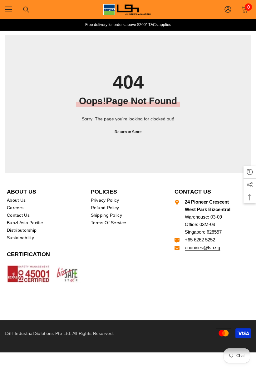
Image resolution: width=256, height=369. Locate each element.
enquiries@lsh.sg (202, 247)
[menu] (8, 9)
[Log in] (228, 9)
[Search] (26, 9)
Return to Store (128, 132)
